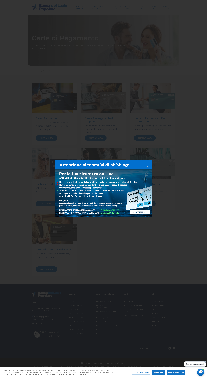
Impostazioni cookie (141, 372)
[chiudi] (147, 164)
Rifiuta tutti (158, 372)
